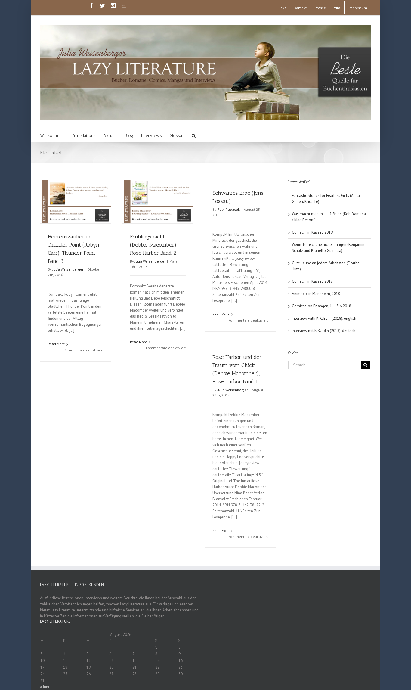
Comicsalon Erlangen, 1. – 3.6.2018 (321, 306)
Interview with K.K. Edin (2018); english (324, 318)
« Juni (44, 686)
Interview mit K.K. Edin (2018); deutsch (323, 330)
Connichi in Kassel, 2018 (312, 281)
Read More (56, 344)
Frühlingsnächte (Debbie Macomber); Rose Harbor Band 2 (154, 244)
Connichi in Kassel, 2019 (312, 232)
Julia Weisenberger (68, 269)
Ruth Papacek (228, 209)
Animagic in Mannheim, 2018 (316, 293)
